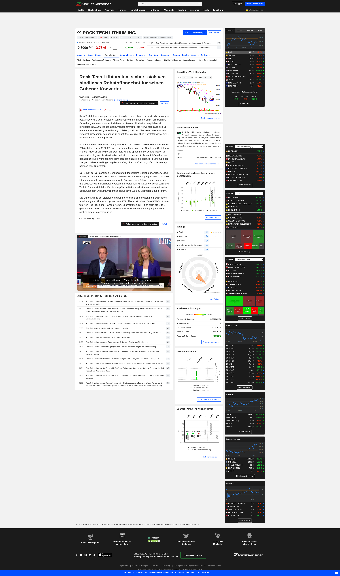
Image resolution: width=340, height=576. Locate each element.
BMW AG (231, 171)
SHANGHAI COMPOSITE (237, 77)
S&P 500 (231, 67)
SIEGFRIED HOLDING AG (237, 294)
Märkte (80, 10)
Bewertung (153, 55)
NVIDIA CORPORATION (237, 178)
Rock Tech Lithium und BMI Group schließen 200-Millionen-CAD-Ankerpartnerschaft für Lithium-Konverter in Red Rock (125, 377)
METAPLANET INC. (235, 156)
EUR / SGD (230, 379)
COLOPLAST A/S (234, 264)
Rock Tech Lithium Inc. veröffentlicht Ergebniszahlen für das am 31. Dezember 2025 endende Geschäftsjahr (124, 363)
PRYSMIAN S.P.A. (234, 290)
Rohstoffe (230, 395)
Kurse (90, 55)
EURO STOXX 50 (234, 64)
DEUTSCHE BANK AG (236, 201)
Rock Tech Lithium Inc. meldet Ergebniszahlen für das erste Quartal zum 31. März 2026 (117, 342)
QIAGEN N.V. (233, 227)
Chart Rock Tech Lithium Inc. (192, 72)
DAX (230, 52)
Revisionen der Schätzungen (208, 399)
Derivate (205, 55)
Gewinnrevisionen (186, 351)
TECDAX (231, 55)
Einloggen (237, 4)
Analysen (109, 10)
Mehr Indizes (244, 104)
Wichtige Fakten (119, 60)
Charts (98, 55)
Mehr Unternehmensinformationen (207, 164)
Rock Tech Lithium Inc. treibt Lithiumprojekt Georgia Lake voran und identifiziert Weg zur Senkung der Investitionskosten (122, 353)
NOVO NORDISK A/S (235, 165)
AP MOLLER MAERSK (236, 273)
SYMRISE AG (233, 207)
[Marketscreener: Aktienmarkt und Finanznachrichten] (93, 4)
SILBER (229, 424)
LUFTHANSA (233, 151)
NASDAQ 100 (233, 74)
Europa (239, 30)
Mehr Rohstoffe (244, 432)
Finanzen (140, 55)
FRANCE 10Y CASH (235, 512)
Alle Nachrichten (83, 60)
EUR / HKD (230, 376)
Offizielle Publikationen (172, 60)
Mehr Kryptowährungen (244, 476)
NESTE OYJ (232, 287)
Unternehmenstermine (211, 457)
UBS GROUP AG (234, 276)
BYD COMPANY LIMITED (237, 159)
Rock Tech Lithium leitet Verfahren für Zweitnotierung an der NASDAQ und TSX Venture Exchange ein (122, 359)
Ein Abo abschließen (254, 4)
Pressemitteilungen (154, 60)
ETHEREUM (232, 462)
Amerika (250, 30)
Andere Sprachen (189, 60)
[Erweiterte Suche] (199, 4)
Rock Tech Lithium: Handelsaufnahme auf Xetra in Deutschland (108, 337)
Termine (122, 10)
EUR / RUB (230, 355)
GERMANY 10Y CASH (236, 503)
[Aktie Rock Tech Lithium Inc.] (109, 110)
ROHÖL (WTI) (231, 418)
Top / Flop (218, 10)
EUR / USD (230, 346)
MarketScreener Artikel (207, 60)
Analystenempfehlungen (101, 60)
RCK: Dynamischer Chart (210, 118)
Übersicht (81, 55)
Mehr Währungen (244, 387)
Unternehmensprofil (187, 127)
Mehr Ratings (214, 299)
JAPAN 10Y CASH (235, 509)
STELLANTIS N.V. (234, 284)
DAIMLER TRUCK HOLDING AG (240, 204)
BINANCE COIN (234, 468)
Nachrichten (94, 10)
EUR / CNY (230, 373)
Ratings (176, 55)
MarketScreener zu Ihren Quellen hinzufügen (140, 103)
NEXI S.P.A (232, 270)
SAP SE (231, 162)
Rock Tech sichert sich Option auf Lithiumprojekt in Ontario (107, 328)
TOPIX (230, 80)
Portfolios (155, 10)
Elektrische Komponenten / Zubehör (208, 158)
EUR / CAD (230, 367)
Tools (206, 10)
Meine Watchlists (245, 185)
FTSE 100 (244, 96)
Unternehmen (126, 55)
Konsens (165, 55)
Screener (194, 10)
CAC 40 (231, 61)
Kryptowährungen (233, 439)
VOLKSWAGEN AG (235, 215)
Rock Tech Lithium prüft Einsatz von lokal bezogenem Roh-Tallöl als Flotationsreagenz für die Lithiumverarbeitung (119, 317)
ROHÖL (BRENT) (232, 421)
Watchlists (169, 10)
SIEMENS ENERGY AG (236, 221)
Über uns (155, 566)
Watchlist (229, 147)
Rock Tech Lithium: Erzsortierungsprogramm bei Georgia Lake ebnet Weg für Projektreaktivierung (121, 347)
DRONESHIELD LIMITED (237, 168)
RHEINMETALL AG (235, 181)
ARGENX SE (233, 281)
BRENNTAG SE (234, 210)
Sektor (194, 55)
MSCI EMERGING (234, 83)
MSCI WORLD (233, 86)
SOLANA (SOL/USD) (235, 465)
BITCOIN (231, 459)
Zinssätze (229, 483)
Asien (260, 30)
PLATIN (229, 427)
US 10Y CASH (233, 506)
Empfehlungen (138, 10)
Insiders (130, 60)
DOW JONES (233, 71)
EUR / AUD (230, 370)
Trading (182, 10)
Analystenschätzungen (189, 308)
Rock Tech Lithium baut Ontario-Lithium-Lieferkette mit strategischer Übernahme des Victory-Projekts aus (123, 333)
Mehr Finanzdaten (212, 217)
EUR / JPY (230, 382)
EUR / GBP (230, 349)
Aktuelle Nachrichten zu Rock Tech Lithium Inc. (102, 296)
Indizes (230, 30)
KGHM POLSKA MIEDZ (236, 267)
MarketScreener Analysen (87, 64)
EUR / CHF (230, 352)
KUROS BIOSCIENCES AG (238, 174)
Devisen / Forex (232, 326)
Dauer (179, 77)
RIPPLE (231, 471)
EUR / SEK (230, 358)
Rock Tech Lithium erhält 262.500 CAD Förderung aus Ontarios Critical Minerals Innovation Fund (121, 323)
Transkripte (140, 60)
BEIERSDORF (233, 198)
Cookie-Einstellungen (140, 566)
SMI (229, 58)
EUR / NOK (230, 361)
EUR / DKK (230, 364)
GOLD (228, 415)
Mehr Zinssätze (244, 520)
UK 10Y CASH (233, 516)
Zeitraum (198, 77)
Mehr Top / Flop (244, 252)
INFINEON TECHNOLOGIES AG (239, 224)
